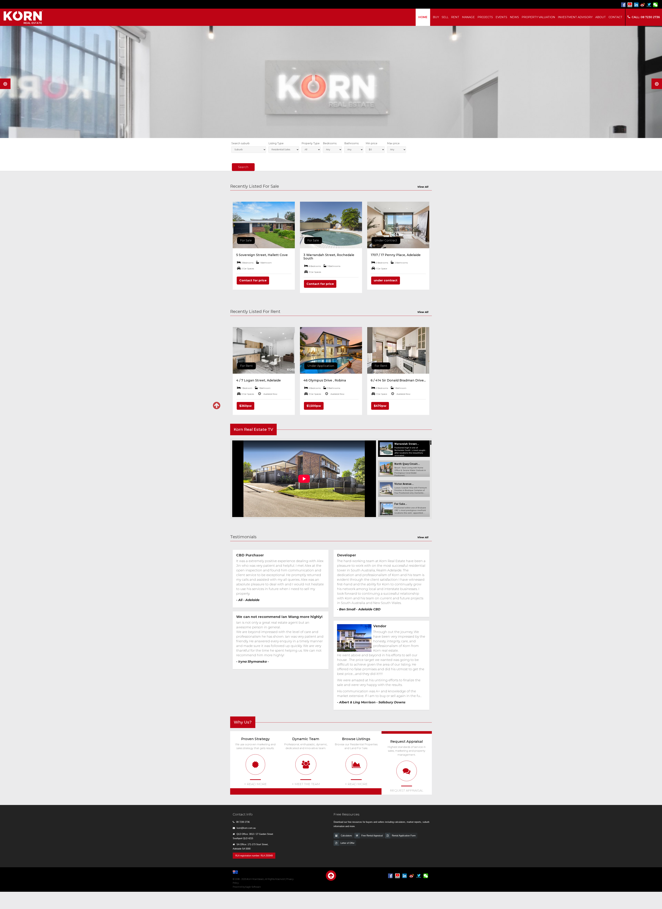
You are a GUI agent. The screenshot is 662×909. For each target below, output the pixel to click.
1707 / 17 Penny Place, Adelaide (396, 255)
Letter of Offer (347, 843)
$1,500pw (314, 405)
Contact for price (253, 280)
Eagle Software (253, 887)
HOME (422, 17)
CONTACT (615, 17)
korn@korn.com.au (246, 828)
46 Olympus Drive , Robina (324, 380)
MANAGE (468, 17)
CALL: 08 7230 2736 (646, 17)
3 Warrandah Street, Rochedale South (328, 256)
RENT (455, 17)
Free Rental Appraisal (372, 835)
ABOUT (600, 17)
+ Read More (356, 784)
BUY (436, 17)
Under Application (320, 365)
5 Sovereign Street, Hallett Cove (262, 255)
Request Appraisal (406, 790)
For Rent (246, 365)
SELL (445, 17)
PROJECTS (485, 17)
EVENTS (501, 17)
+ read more (255, 784)
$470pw (380, 405)
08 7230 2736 (243, 822)
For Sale (246, 240)
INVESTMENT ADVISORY (575, 17)
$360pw (245, 405)
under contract (385, 280)
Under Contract (386, 240)
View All (422, 186)
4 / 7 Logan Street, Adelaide (258, 380)
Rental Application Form (404, 835)
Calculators (346, 835)
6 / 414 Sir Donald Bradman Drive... (398, 380)
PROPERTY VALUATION (538, 17)
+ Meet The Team (306, 784)
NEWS (514, 17)
